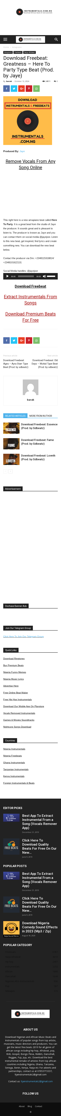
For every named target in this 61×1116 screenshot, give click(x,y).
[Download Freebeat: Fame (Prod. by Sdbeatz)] (11, 443)
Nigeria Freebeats (12, 755)
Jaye (22, 151)
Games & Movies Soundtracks (18, 720)
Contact (38, 1106)
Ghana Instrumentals (14, 762)
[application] (30, 276)
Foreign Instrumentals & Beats (18, 783)
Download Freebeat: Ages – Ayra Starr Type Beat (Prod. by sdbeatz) (15, 364)
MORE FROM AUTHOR (40, 416)
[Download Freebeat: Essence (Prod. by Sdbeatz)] (11, 428)
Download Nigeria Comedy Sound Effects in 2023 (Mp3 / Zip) (40, 927)
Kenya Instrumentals (13, 776)
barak (9, 81)
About (22, 1106)
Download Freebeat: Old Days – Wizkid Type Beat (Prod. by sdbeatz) (45, 364)
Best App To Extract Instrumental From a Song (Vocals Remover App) (39, 822)
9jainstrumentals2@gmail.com (37, 1081)
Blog (30, 1106)
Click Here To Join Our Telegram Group (23, 636)
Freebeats (17, 52)
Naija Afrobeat (29, 52)
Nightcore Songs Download (17, 726)
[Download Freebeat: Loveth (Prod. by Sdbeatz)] (11, 459)
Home (6, 47)
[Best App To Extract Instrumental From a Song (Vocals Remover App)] (11, 818)
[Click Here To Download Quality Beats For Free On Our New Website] (11, 846)
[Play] (7, 276)
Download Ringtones (14, 658)
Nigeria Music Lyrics (13, 679)
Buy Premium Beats (13, 665)
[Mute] (44, 276)
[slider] (51, 276)
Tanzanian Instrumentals (15, 769)
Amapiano (17, 47)
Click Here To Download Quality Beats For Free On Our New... (39, 846)
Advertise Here (11, 686)
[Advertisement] (31, 29)
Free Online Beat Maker (15, 692)
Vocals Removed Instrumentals (19, 713)
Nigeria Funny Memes (14, 672)
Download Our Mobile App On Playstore (23, 706)
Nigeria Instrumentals (14, 749)
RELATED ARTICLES (15, 416)
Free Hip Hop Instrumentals (17, 699)
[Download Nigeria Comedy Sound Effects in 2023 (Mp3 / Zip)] (11, 929)
